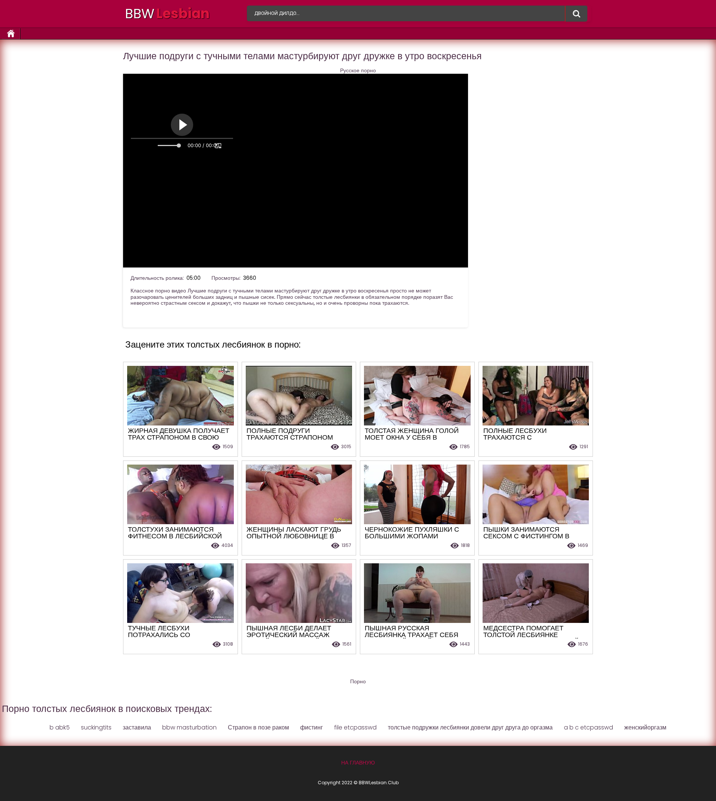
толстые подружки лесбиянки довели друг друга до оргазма (470, 727)
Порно (358, 681)
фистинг (311, 727)
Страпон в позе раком (258, 727)
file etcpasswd (355, 727)
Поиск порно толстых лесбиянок (576, 14)
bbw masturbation (189, 727)
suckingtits (96, 727)
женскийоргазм (645, 727)
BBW (167, 14)
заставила (137, 727)
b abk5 (60, 727)
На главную (11, 33)
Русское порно (358, 70)
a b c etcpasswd (588, 727)
